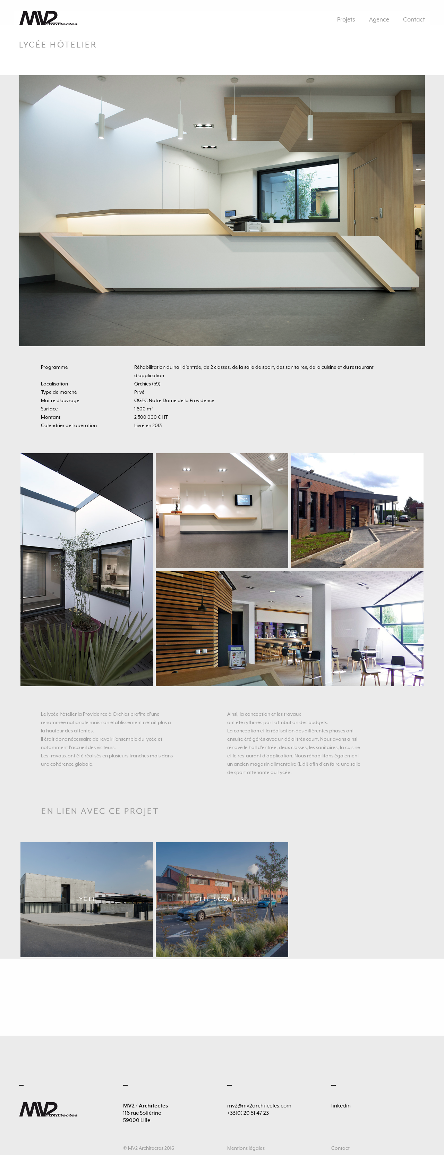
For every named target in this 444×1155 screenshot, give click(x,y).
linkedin (341, 1106)
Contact (414, 19)
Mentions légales (246, 1148)
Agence (379, 19)
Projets (346, 19)
